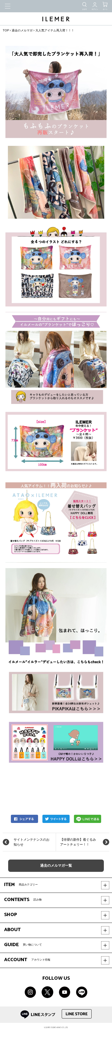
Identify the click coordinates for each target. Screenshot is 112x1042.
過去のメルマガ (22, 30)
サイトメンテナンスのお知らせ (31, 842)
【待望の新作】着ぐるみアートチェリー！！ (78, 842)
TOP (6, 30)
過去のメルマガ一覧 (56, 866)
